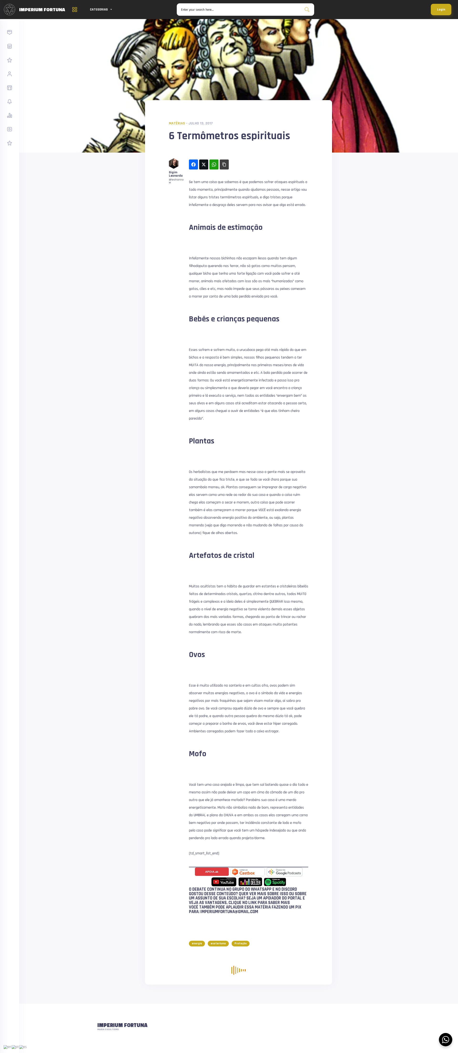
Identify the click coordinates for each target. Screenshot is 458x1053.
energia (197, 943)
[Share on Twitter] (203, 164)
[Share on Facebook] (193, 164)
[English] (8, 1046)
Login (441, 9)
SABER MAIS (279, 902)
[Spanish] (23, 1046)
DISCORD (289, 889)
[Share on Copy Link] (224, 164)
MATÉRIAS (177, 123)
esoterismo (218, 943)
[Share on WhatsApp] (214, 164)
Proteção (240, 943)
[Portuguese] (15, 1046)
